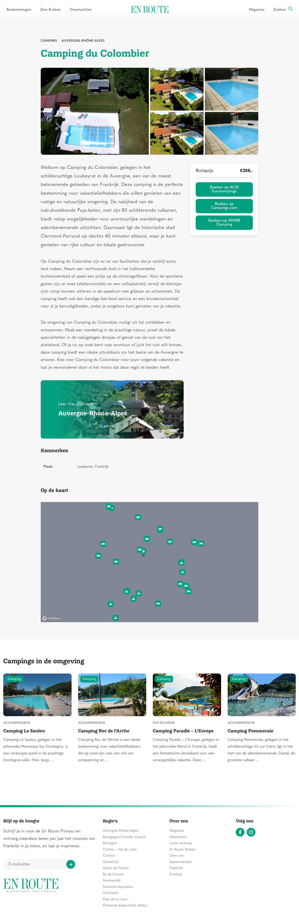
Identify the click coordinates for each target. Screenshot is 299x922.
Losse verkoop (180, 843)
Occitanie (110, 893)
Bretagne (110, 843)
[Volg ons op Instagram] (251, 832)
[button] (143, 552)
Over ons (176, 856)
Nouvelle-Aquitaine (118, 887)
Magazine (256, 10)
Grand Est (111, 862)
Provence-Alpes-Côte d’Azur (125, 905)
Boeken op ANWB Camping (224, 223)
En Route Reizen (182, 849)
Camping (49, 41)
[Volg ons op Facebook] (240, 832)
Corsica (109, 856)
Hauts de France (116, 868)
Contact (175, 874)
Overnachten (81, 10)
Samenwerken (180, 862)
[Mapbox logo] (51, 618)
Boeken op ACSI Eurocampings (224, 189)
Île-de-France (113, 874)
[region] (150, 562)
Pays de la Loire (115, 899)
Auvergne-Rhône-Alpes (83, 41)
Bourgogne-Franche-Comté (124, 837)
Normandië (112, 880)
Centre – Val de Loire (120, 849)
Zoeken (279, 10)
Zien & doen (50, 10)
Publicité (176, 868)
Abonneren (178, 837)
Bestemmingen (19, 10)
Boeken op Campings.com (224, 206)
